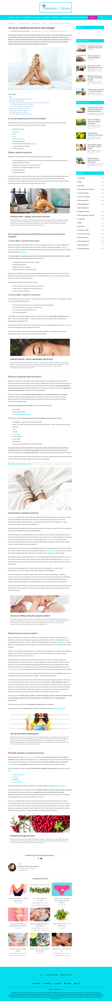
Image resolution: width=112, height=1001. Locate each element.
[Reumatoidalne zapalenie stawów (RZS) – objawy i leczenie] (81, 147)
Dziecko (18, 17)
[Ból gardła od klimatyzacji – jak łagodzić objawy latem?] (81, 48)
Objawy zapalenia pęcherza (17, 101)
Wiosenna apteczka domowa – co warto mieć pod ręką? (96, 90)
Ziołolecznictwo (36, 23)
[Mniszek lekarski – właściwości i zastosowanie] (81, 135)
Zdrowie (10, 17)
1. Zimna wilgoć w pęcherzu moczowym (23, 104)
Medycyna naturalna (24, 23)
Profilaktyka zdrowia (90, 211)
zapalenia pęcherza (29, 757)
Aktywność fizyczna (67, 17)
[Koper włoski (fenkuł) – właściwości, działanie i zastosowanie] (81, 122)
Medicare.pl (93, 17)
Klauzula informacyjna (51, 975)
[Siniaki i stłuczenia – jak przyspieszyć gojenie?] (81, 58)
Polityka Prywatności (67, 975)
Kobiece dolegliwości (90, 204)
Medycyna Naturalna (81, 17)
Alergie (90, 182)
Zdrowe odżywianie (90, 200)
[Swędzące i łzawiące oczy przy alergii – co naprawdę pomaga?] (81, 78)
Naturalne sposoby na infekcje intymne (20, 463)
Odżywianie (46, 17)
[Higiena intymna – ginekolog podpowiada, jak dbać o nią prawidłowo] (62, 889)
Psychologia (37, 17)
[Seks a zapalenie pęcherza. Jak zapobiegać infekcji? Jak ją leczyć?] (18, 914)
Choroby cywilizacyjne (90, 196)
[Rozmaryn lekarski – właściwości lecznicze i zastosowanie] (81, 160)
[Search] (102, 17)
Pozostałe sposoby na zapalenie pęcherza (20, 114)
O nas (41, 975)
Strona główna (11, 23)
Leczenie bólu (90, 178)
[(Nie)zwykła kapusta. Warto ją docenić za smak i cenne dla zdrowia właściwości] (81, 110)
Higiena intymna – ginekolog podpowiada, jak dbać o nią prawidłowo (61, 900)
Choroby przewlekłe (90, 193)
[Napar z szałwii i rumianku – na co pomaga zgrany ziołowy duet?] (62, 914)
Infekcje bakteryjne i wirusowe (90, 189)
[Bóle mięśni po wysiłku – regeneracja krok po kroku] (81, 68)
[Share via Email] (41, 858)
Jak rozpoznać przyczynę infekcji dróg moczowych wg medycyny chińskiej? (29, 102)
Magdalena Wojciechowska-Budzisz (21, 31)
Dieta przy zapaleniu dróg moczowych (20, 108)
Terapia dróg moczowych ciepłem (18, 112)
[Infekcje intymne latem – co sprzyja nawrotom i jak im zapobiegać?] (18, 889)
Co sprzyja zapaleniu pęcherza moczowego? (21, 99)
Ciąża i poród (26, 17)
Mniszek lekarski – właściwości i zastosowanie (95, 134)
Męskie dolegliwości (90, 208)
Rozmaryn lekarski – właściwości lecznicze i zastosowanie (94, 160)
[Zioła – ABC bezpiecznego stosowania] (40, 889)
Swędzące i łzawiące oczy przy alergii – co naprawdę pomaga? (95, 77)
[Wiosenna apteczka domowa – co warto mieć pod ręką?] (81, 92)
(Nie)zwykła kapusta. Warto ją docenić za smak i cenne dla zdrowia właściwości (95, 109)
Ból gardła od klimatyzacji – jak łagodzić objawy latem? (95, 46)
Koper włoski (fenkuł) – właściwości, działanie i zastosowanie (94, 121)
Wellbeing (55, 17)
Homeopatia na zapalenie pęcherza (19, 110)
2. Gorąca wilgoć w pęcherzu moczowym (23, 106)
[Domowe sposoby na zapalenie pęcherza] (18, 939)
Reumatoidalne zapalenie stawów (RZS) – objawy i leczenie (95, 146)
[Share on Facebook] (38, 858)
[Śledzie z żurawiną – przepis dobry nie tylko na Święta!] (40, 939)
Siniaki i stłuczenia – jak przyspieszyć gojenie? (94, 56)
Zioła (44, 23)
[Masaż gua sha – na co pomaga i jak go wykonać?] (62, 939)
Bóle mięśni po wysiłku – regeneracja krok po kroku (95, 66)
